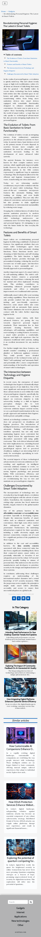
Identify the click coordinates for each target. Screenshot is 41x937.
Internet (20, 912)
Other (20, 925)
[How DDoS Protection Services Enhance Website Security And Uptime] (20, 791)
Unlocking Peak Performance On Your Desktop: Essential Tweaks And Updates (20, 633)
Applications (20, 916)
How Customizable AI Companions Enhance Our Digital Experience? (20, 749)
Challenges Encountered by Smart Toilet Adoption (23, 74)
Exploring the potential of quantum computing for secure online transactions (20, 860)
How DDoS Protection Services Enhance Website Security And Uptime (20, 805)
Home (3, 11)
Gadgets (11, 11)
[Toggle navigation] (4, 3)
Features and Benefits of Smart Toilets (19, 64)
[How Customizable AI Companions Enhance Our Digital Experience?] (20, 735)
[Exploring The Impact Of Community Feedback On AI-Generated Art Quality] (20, 654)
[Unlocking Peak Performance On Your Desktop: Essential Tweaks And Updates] (20, 620)
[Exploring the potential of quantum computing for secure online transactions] (20, 847)
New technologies (20, 920)
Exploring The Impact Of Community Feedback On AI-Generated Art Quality (20, 667)
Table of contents (14, 54)
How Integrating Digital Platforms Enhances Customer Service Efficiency (20, 700)
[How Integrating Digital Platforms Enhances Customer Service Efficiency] (20, 687)
